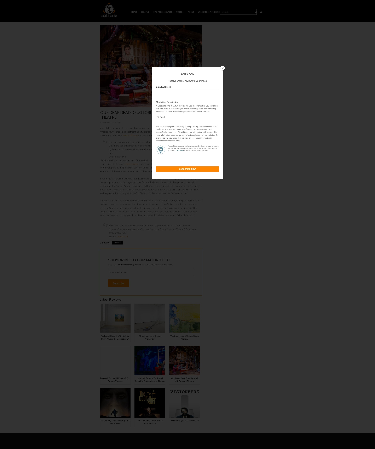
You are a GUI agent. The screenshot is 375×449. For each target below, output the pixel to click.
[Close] (222, 68)
